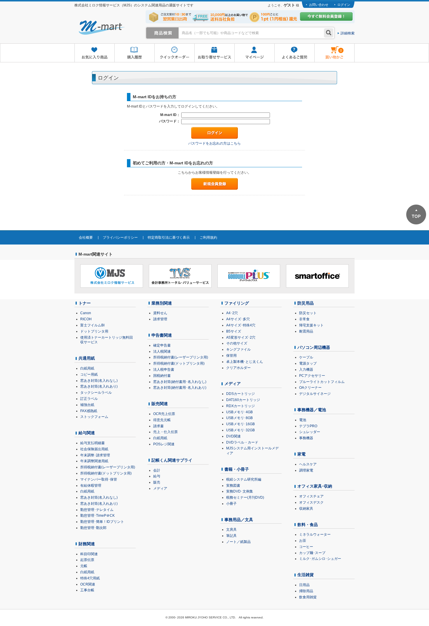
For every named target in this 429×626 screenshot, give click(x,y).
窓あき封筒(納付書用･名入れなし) (179, 382)
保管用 (231, 356)
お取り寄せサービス (214, 53)
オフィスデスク (311, 502)
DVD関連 (233, 436)
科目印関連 (89, 554)
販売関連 (159, 403)
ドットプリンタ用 (94, 331)
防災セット (308, 313)
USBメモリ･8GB (239, 418)
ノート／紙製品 (238, 542)
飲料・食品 (307, 524)
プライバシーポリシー (120, 237)
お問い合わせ (318, 4)
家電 (301, 454)
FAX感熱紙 (88, 411)
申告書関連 (161, 335)
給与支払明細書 (92, 443)
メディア (160, 488)
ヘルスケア (308, 464)
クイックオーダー (174, 53)
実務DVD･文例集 (239, 491)
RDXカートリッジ (240, 406)
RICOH (86, 319)
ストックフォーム (94, 417)
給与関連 (87, 432)
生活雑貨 (305, 574)
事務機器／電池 (311, 409)
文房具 (231, 529)
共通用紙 (87, 358)
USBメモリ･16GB (240, 424)
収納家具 (306, 509)
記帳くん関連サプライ (171, 460)
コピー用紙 (89, 374)
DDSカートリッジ (240, 394)
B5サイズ (233, 331)
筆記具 (231, 536)
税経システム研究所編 (243, 479)
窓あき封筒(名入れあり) (99, 386)
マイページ (254, 53)
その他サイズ (236, 343)
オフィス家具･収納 (314, 486)
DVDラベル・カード (242, 442)
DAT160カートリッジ (243, 400)
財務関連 (87, 543)
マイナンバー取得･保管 (98, 479)
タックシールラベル (96, 393)
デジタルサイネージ (315, 394)
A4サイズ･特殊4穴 (240, 325)
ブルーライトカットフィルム (322, 382)
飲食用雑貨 (308, 597)
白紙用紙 (87, 368)
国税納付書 (162, 376)
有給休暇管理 (90, 485)
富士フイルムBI (92, 325)
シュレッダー (309, 432)
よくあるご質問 (294, 53)
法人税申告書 (163, 369)
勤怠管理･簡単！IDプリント (102, 522)
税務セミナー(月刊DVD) (245, 497)
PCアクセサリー (312, 376)
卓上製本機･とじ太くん (244, 362)
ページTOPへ (416, 214)
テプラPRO (308, 426)
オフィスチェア (311, 496)
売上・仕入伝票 (165, 432)
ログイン (343, 4)
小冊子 (231, 504)
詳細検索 (348, 33)
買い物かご (328, 48)
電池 (302, 420)
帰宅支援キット (311, 325)
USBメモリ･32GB (240, 430)
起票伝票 (87, 560)
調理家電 (306, 470)
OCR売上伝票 (164, 414)
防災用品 (305, 303)
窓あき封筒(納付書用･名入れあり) (179, 388)
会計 (156, 470)
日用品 (304, 585)
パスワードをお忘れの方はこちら (214, 143)
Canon (85, 313)
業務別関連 (161, 303)
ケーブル (306, 357)
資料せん (160, 313)
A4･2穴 (232, 313)
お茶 (302, 541)
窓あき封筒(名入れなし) (99, 381)
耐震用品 (306, 331)
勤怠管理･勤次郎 (93, 528)
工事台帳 (87, 590)
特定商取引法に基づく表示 (169, 237)
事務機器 (306, 438)
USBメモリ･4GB (239, 412)
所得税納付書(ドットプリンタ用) (106, 473)
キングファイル (238, 349)
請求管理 (160, 319)
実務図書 (233, 485)
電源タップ (308, 363)
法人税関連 (162, 351)
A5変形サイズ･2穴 (240, 337)
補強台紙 (87, 405)
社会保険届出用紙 (94, 449)
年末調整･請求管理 (95, 455)
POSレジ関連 (164, 444)
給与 (156, 476)
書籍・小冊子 (236, 469)
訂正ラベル (89, 399)
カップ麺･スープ (312, 553)
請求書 (158, 426)
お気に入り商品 (94, 53)
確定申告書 (162, 345)
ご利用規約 (208, 237)
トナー (85, 303)
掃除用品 (306, 591)
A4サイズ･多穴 (238, 319)
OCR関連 (87, 584)
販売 (156, 482)
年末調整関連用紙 (94, 461)
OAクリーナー (310, 388)
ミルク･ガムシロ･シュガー (320, 559)
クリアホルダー (238, 368)
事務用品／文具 (238, 519)
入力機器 (306, 369)
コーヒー (306, 547)
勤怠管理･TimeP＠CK (97, 516)
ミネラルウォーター (315, 534)
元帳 (83, 566)
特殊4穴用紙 (90, 578)
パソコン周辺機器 (313, 347)
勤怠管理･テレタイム (97, 510)
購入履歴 (134, 53)
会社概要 (86, 237)
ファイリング (236, 303)
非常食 (304, 319)
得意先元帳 (162, 420)
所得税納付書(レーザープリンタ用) (107, 467)
